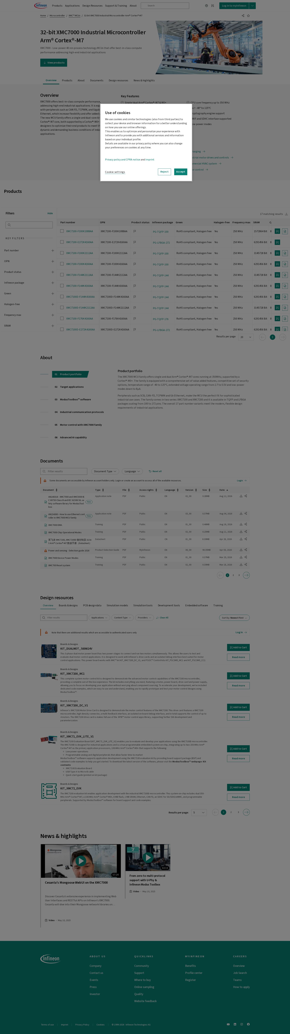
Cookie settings (115, 172)
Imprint (149, 159)
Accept (180, 172)
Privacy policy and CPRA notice (122, 159)
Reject (164, 172)
